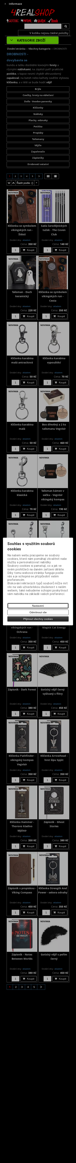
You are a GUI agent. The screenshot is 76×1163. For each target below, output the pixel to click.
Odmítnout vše (38, 612)
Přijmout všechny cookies (38, 618)
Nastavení (38, 605)
